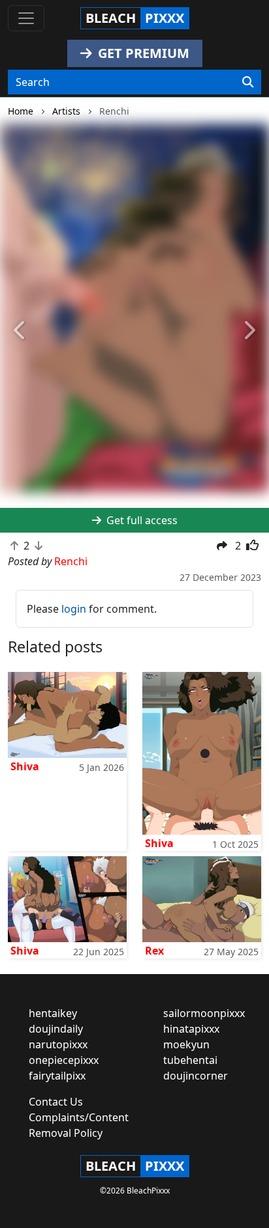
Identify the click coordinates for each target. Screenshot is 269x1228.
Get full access (141, 520)
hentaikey (53, 1013)
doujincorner (195, 1075)
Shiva (24, 766)
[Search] (247, 82)
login (73, 609)
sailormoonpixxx (204, 1013)
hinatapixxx (191, 1029)
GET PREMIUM (142, 53)
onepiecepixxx (64, 1060)
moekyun (186, 1044)
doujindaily (56, 1029)
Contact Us (56, 1102)
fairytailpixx (57, 1075)
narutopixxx (58, 1044)
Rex (154, 950)
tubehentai (190, 1060)
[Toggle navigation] (26, 18)
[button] (20, 331)
